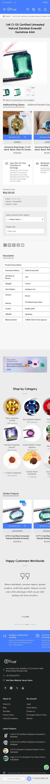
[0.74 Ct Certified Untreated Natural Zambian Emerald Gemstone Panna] (17, 514)
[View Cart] (45, 9)
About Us (7, 699)
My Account (31, 699)
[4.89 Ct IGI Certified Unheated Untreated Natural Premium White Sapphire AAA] (5, 735)
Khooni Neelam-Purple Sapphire (32, 446)
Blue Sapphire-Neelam (32, 419)
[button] (14, 137)
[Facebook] (5, 688)
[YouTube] (22, 688)
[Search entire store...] (39, 9)
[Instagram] (11, 688)
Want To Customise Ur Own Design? (20, 100)
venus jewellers (17, 531)
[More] (15, 2)
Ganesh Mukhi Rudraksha (32, 473)
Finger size (10, 227)
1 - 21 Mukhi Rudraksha (12, 473)
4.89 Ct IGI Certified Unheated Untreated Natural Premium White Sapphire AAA (28, 734)
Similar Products (11, 493)
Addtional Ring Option (14, 104)
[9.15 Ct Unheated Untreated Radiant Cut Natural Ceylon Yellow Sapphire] (5, 751)
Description (8, 255)
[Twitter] (17, 688)
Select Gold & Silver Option (17, 215)
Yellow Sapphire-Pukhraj (12, 419)
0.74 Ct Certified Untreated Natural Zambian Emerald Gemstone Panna (17, 537)
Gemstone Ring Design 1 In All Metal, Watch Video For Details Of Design (17, 148)
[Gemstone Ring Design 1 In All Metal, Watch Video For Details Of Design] (17, 125)
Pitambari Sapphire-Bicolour (12, 446)
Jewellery (17, 142)
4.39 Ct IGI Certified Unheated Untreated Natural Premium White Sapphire (28, 742)
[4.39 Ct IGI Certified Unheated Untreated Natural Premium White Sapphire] (5, 743)
